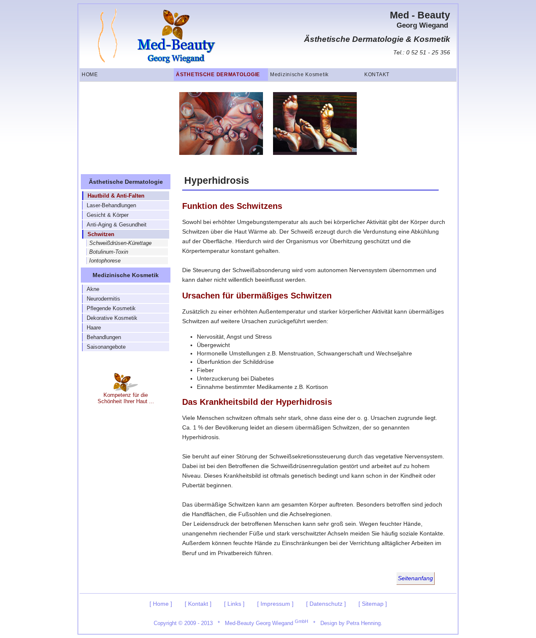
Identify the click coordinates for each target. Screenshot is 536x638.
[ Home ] (160, 603)
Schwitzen (101, 234)
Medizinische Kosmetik (299, 74)
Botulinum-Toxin (108, 252)
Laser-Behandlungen (111, 205)
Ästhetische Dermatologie (218, 74)
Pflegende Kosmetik (111, 308)
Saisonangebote (106, 347)
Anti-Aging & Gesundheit (117, 224)
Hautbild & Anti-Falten (116, 196)
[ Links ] (234, 603)
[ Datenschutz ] (326, 603)
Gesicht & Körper (108, 215)
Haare (94, 327)
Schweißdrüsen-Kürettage (120, 243)
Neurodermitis (103, 299)
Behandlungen (104, 337)
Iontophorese (105, 260)
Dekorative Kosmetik (112, 318)
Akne (93, 289)
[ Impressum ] (275, 603)
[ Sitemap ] (372, 603)
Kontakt (376, 74)
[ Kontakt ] (198, 603)
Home (90, 74)
